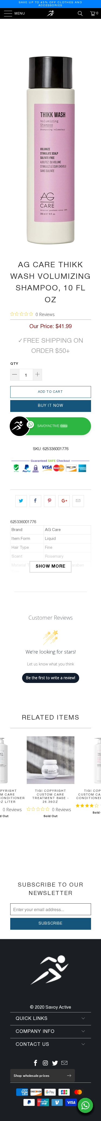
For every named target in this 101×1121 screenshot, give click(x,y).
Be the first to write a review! (50, 677)
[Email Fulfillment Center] (65, 1064)
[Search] (82, 13)
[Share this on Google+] (64, 501)
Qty (14, 364)
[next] (86, 150)
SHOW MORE (50, 566)
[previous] (15, 150)
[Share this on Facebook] (35, 501)
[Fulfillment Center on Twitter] (55, 1064)
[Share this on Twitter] (21, 501)
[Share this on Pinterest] (49, 501)
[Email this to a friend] (78, 501)
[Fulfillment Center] (50, 13)
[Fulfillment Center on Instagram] (45, 1064)
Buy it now (50, 406)
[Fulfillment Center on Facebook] (36, 1064)
